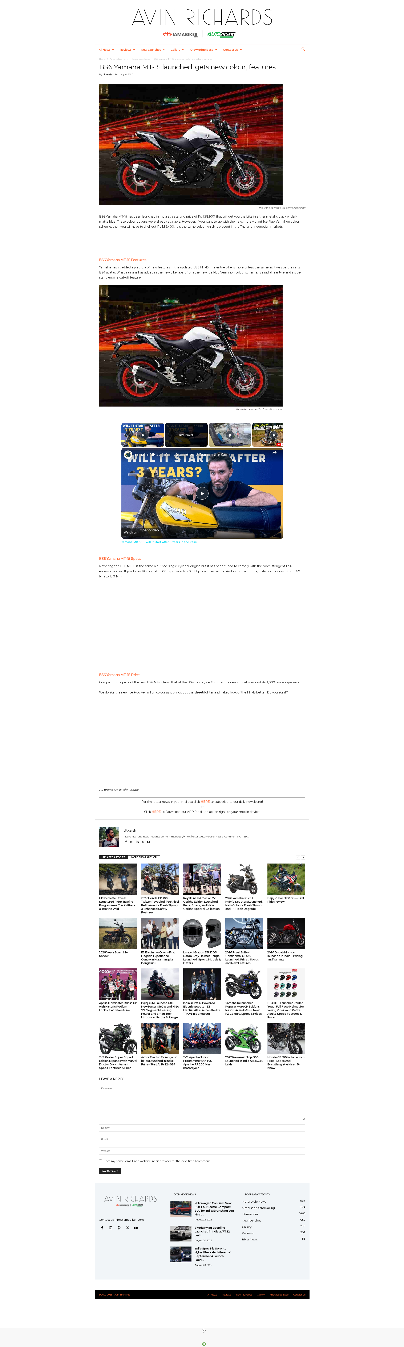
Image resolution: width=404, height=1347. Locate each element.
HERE (205, 802)
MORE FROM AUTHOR (144, 857)
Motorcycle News (141, 59)
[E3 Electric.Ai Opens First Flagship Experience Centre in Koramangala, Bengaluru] (160, 933)
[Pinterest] (120, 1228)
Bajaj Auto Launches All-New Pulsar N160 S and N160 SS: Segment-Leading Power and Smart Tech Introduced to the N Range (160, 1010)
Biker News (250, 1239)
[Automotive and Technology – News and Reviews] (202, 22)
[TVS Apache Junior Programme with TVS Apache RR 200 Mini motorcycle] (202, 1038)
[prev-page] (298, 857)
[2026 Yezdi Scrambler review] (118, 933)
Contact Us (230, 49)
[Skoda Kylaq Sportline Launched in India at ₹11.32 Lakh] (180, 1233)
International (250, 1214)
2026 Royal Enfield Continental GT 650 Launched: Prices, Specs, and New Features (242, 958)
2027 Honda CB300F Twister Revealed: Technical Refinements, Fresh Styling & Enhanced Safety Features (160, 905)
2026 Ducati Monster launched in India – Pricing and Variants (285, 956)
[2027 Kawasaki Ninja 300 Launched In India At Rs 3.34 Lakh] (244, 1038)
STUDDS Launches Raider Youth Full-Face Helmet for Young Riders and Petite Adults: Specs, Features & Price (285, 1010)
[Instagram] (132, 842)
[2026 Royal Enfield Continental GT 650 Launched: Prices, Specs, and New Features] (244, 933)
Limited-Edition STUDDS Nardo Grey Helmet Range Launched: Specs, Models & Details (202, 958)
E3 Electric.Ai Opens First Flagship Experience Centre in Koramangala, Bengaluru (158, 958)
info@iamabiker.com (129, 1219)
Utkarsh (107, 74)
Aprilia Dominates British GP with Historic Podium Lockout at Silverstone (118, 1006)
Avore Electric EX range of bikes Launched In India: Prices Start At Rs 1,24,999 (159, 1060)
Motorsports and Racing (258, 1208)
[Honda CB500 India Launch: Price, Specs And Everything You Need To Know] (286, 1038)
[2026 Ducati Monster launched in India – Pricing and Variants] (286, 933)
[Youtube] (148, 842)
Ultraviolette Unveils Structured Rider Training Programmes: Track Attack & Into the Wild (117, 903)
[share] (274, 452)
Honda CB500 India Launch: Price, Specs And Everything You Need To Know (286, 1062)
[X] (143, 842)
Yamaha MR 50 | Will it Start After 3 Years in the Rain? (182, 454)
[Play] (230, 435)
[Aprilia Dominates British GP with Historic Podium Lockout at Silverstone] (118, 984)
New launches (151, 49)
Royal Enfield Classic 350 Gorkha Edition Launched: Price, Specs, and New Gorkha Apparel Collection (201, 903)
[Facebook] (126, 842)
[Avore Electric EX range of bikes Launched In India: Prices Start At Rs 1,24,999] (160, 1038)
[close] (204, 1330)
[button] (303, 49)
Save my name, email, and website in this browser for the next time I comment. (157, 1161)
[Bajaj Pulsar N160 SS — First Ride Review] (286, 879)
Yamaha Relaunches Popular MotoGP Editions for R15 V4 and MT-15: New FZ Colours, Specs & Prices (243, 1008)
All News (104, 49)
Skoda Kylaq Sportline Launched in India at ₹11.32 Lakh (212, 1231)
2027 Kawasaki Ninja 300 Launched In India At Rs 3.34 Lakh (244, 1060)
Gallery (175, 49)
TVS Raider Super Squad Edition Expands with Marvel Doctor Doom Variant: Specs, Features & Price (118, 1062)
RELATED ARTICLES (113, 857)
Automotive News (119, 59)
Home (102, 59)
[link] (128, 454)
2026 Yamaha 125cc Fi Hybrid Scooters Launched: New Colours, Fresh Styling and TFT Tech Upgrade (244, 903)
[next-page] (303, 857)
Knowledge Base (201, 49)
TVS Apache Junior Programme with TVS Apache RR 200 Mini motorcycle (197, 1062)
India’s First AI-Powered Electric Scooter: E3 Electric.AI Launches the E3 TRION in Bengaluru (201, 1008)
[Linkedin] (138, 842)
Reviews (125, 49)
